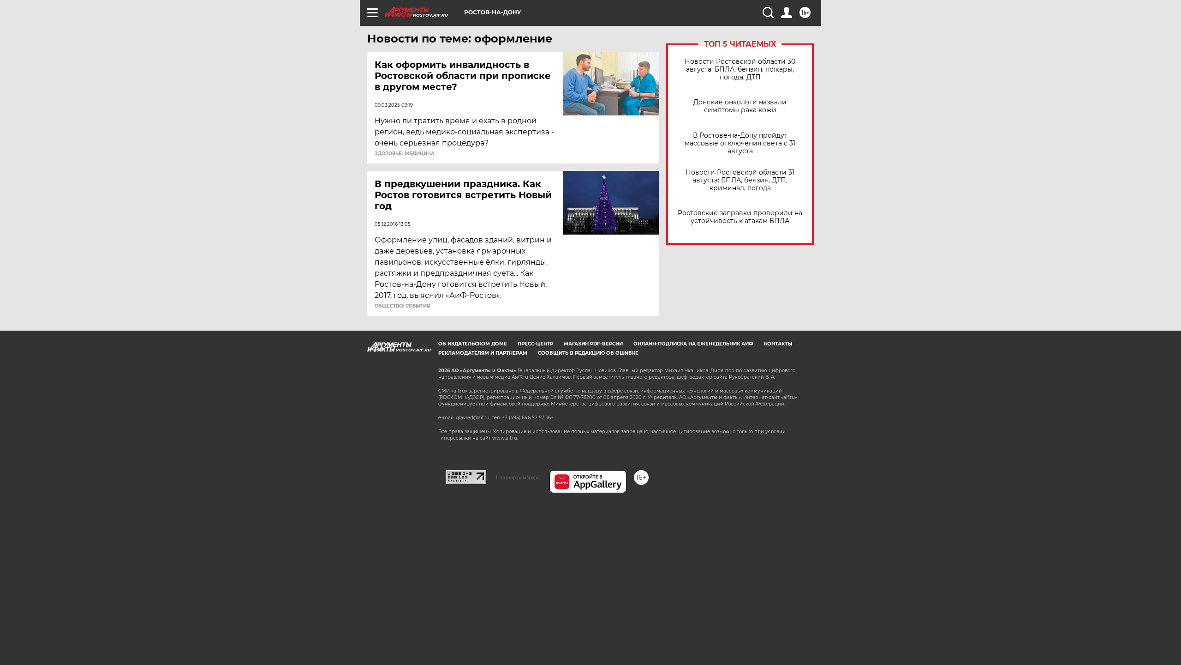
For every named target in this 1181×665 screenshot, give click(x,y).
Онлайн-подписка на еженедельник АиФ (693, 344)
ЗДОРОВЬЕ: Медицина (405, 153)
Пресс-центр (535, 344)
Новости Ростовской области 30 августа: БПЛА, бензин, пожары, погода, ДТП (740, 69)
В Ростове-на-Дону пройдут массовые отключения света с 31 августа (740, 143)
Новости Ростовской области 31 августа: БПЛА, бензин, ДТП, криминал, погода (740, 180)
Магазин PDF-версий (593, 344)
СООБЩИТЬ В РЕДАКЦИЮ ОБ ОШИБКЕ (588, 353)
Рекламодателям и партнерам (482, 353)
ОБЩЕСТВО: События (402, 306)
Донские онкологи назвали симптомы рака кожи (740, 106)
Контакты (778, 344)
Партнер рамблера (518, 477)
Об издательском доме (472, 344)
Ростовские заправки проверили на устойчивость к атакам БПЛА (740, 217)
